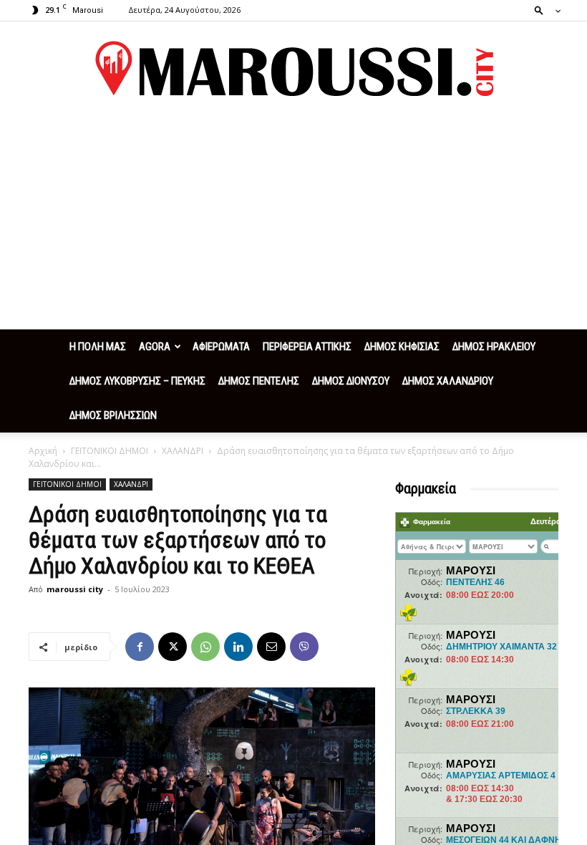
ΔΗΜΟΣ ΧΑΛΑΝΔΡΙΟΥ (447, 381)
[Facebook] (139, 646)
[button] (543, 9)
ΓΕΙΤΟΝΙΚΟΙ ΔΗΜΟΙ (109, 451)
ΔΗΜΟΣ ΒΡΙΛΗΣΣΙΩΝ (113, 415)
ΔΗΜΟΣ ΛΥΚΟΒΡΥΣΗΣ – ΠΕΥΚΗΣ (137, 381)
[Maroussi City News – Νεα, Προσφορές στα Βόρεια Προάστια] (293, 69)
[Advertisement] (293, 222)
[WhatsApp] (205, 646)
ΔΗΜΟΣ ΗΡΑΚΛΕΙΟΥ (493, 346)
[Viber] (304, 646)
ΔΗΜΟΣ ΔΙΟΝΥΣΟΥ (350, 381)
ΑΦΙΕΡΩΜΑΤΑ (221, 346)
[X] (172, 646)
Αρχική (43, 451)
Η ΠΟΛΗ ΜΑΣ (97, 346)
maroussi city (75, 589)
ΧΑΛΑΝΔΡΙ (182, 451)
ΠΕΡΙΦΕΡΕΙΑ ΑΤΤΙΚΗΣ (307, 346)
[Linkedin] (238, 646)
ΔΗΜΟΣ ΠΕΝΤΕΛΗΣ (258, 381)
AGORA (154, 346)
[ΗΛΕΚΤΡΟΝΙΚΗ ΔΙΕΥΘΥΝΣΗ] (271, 646)
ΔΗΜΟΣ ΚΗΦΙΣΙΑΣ (402, 346)
